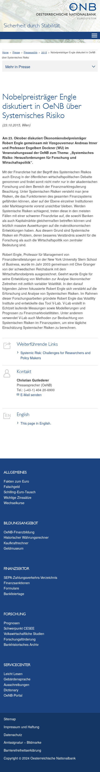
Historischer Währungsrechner (26, 537)
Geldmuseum (13, 548)
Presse (16, 52)
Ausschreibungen (16, 684)
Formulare (11, 588)
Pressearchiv (30, 52)
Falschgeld (12, 486)
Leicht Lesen (13, 673)
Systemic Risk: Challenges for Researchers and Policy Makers (55, 355)
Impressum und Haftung (21, 726)
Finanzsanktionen (17, 582)
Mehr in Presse (17, 66)
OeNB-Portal (13, 695)
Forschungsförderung (20, 639)
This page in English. (35, 423)
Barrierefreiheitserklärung (22, 750)
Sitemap (10, 719)
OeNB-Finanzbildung (19, 532)
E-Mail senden (31, 394)
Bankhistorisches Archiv (21, 644)
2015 (44, 52)
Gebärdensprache (17, 679)
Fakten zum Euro (16, 481)
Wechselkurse (14, 502)
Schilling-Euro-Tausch (20, 492)
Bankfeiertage (14, 593)
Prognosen (12, 623)
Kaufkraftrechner (16, 543)
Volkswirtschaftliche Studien (24, 633)
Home (5, 52)
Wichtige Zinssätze (17, 497)
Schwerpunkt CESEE (19, 628)
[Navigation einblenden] (94, 35)
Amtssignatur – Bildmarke (22, 742)
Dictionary (11, 690)
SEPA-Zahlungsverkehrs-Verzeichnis (30, 577)
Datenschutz (13, 734)
